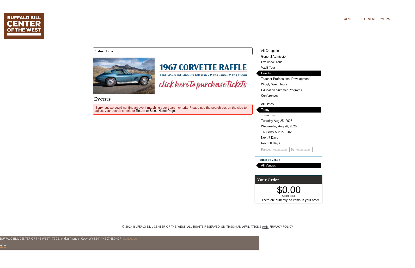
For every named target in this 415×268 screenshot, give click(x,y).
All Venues (268, 165)
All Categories (271, 51)
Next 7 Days (269, 137)
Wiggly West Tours (274, 84)
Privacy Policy (281, 226)
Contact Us (130, 238)
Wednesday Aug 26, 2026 (279, 126)
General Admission (274, 56)
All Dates (267, 104)
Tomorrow (268, 115)
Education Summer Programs (281, 90)
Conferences (270, 95)
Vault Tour (268, 67)
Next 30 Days (270, 143)
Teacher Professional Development (285, 79)
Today (265, 110)
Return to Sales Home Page (155, 111)
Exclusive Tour (271, 62)
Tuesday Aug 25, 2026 (276, 121)
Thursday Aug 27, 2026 (277, 132)
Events (266, 73)
